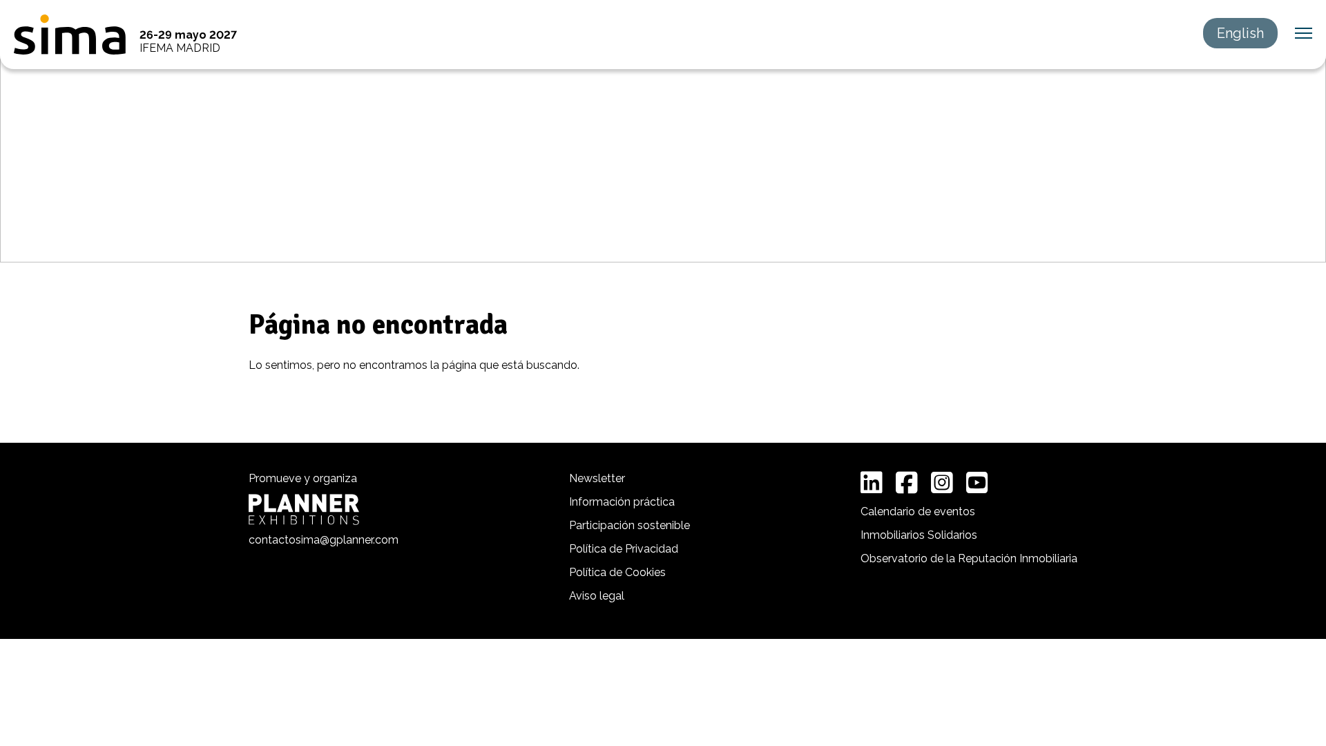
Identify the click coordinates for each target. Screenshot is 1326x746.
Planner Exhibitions (304, 509)
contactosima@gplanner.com (323, 539)
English (1240, 33)
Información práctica (622, 501)
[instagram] (942, 482)
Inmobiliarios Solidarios (919, 535)
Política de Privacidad (623, 548)
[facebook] (907, 482)
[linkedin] (872, 482)
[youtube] (977, 482)
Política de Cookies (617, 572)
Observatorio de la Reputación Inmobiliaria (969, 558)
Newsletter (597, 478)
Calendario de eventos (918, 511)
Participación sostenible (629, 525)
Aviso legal (596, 595)
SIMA (70, 34)
